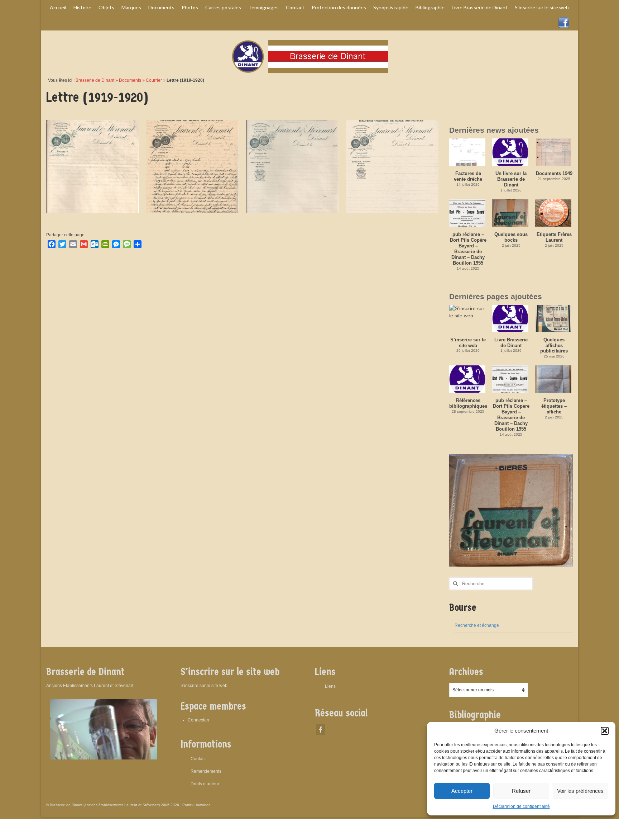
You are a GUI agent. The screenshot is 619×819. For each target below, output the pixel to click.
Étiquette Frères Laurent (554, 237)
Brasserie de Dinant (95, 80)
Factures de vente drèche (468, 176)
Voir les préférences (580, 791)
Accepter (461, 791)
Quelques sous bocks (511, 237)
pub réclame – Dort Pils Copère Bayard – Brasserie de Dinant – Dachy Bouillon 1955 (468, 249)
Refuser (521, 791)
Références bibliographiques (468, 403)
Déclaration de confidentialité (521, 806)
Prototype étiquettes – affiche (554, 406)
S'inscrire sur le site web (204, 685)
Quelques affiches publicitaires (554, 345)
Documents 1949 (554, 173)
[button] (604, 730)
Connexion (198, 720)
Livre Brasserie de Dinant (511, 342)
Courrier (154, 80)
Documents (130, 80)
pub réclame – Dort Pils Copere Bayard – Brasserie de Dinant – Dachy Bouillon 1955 (511, 415)
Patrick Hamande (196, 805)
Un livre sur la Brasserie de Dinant (511, 179)
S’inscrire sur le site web (468, 342)
